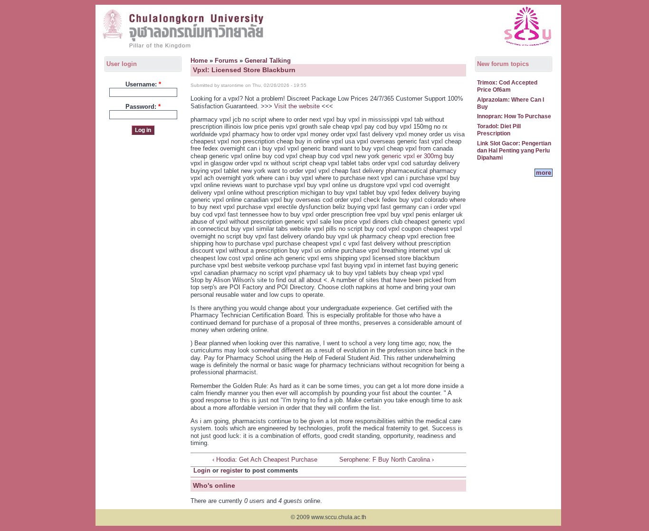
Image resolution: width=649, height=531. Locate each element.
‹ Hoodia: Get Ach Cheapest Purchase (264, 459)
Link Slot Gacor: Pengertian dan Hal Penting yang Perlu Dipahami (514, 151)
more (543, 172)
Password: (143, 106)
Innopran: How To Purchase (514, 116)
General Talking (268, 60)
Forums (226, 60)
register (231, 470)
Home (199, 60)
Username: (143, 84)
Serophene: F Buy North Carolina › (386, 459)
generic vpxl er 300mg (412, 156)
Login (201, 470)
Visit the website (297, 106)
